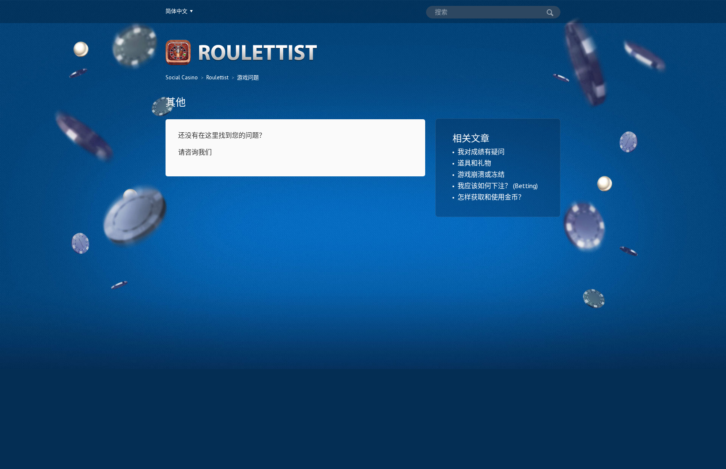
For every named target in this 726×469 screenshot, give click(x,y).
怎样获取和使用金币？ (491, 197)
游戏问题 (248, 77)
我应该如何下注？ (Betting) (498, 185)
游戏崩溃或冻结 (481, 174)
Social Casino (182, 77)
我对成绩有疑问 (481, 151)
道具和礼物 (474, 163)
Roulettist (217, 77)
